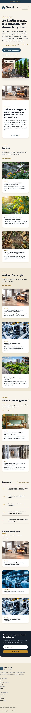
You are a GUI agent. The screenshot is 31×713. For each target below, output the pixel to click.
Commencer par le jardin (11, 50)
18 (3, 504)
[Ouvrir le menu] (18, 8)
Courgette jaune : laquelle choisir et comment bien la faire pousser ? (13, 218)
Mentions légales (4, 711)
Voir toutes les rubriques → (10, 55)
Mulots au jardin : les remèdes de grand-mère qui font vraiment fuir (14, 253)
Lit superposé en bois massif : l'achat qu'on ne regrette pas (14, 433)
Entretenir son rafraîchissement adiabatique (12, 344)
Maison (6, 308)
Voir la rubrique (7, 158)
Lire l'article (14, 135)
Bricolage (7, 589)
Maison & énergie (4, 682)
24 (3, 496)
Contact (2, 698)
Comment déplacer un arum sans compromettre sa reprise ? (12, 183)
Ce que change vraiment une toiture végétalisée (13, 378)
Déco (5, 431)
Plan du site (3, 700)
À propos (2, 694)
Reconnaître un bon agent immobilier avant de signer (18, 520)
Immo (1, 688)
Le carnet (24, 7)
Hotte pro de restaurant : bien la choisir (16, 496)
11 (3, 512)
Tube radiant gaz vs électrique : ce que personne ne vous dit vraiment (15, 113)
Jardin (6, 181)
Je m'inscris (15, 651)
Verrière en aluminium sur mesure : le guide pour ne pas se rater (14, 464)
